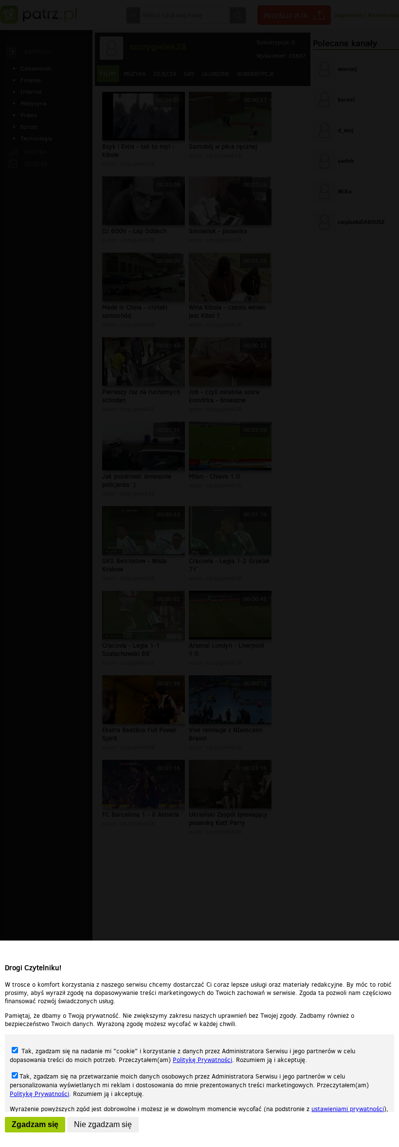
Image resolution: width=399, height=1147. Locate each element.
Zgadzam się (35, 1124)
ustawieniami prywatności (347, 1109)
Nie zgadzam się (103, 1124)
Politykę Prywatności (202, 1060)
